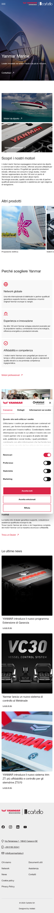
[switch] (47, 463)
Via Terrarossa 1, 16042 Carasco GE (21, 841)
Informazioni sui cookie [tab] (40, 410)
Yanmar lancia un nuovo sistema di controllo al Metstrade (23, 698)
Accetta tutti (27, 491)
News (4, 874)
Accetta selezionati (27, 499)
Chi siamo (6, 862)
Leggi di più (7, 628)
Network (5, 868)
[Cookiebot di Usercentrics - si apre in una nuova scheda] (33, 403)
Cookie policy (8, 880)
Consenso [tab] (7, 410)
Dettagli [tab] (21, 410)
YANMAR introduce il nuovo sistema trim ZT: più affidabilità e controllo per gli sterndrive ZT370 (26, 778)
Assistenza (34, 868)
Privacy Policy (8, 886)
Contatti (32, 874)
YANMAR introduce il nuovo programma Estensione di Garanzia (26, 620)
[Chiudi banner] (50, 403)
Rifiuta (27, 508)
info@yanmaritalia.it (14, 853)
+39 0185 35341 (12, 847)
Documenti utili (35, 862)
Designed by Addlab (27, 908)
